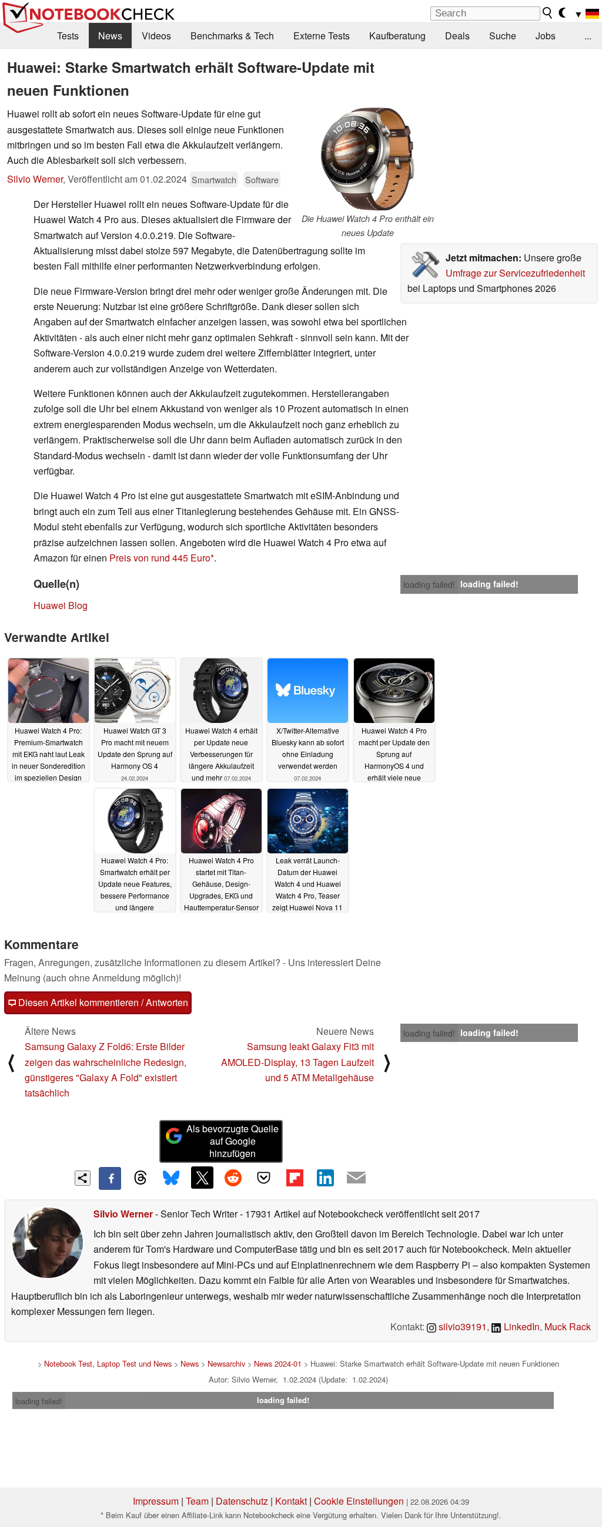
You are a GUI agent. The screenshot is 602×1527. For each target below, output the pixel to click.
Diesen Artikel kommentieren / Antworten (102, 1002)
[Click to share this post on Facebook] (110, 1178)
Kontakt (291, 1501)
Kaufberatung (397, 35)
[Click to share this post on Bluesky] (171, 1178)
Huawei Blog (61, 605)
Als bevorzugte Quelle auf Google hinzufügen (232, 1141)
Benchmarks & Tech (232, 35)
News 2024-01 (278, 1363)
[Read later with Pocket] (264, 1177)
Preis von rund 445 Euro (159, 557)
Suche (502, 35)
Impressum (156, 1501)
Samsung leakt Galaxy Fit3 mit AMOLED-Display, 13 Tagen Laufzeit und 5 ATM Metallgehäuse (297, 1062)
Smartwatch (214, 179)
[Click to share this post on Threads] (140, 1178)
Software (262, 179)
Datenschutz (242, 1501)
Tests (68, 35)
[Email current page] (356, 1178)
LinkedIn (520, 1326)
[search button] (548, 13)
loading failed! (429, 584)
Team (197, 1501)
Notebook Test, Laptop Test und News (108, 1363)
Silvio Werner (35, 179)
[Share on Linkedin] (325, 1177)
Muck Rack (567, 1326)
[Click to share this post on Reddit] (233, 1177)
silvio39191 (461, 1326)
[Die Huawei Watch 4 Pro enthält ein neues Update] (367, 159)
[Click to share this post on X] (202, 1177)
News (110, 35)
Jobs (546, 35)
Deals (457, 35)
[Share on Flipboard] (294, 1177)
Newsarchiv (226, 1363)
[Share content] (83, 1178)
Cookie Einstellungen (359, 1501)
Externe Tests (321, 35)
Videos (156, 35)
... (587, 35)
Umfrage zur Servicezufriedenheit (515, 273)
